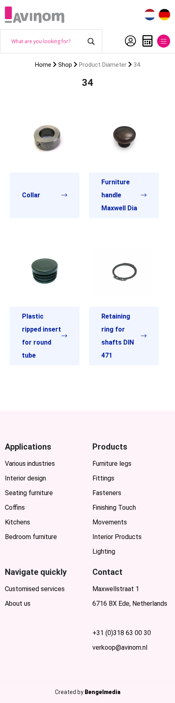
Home (43, 64)
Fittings (103, 478)
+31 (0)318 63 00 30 (121, 633)
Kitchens (17, 522)
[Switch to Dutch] (149, 15)
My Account (128, 41)
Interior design (25, 478)
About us (18, 603)
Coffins (15, 507)
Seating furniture (29, 493)
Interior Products (117, 537)
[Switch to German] (164, 15)
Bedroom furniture (31, 537)
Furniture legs (111, 463)
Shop (65, 64)
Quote (145, 41)
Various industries (30, 463)
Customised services (35, 589)
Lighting (103, 551)
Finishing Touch (114, 507)
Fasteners (106, 493)
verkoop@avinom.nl (119, 647)
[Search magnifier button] (91, 41)
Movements (109, 522)
